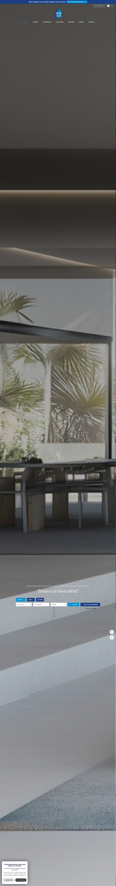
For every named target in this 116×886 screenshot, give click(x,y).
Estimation (47, 22)
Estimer (40, 599)
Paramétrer (8, 880)
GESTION (71, 22)
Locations (59, 22)
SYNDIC (81, 22)
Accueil (25, 22)
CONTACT (92, 22)
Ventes (35, 22)
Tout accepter (21, 880)
